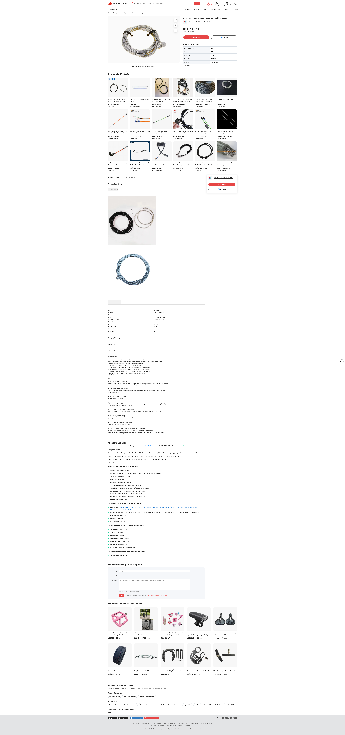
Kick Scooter (148, 507)
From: (116, 571)
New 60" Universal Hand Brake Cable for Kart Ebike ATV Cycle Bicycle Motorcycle (116, 100)
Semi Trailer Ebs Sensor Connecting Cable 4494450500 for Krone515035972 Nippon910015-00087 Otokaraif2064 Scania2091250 (183, 132)
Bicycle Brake (144, 13)
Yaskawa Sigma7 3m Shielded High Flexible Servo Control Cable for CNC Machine (118, 164)
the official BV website (149, 446)
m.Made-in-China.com (176, 725)
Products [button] (137, 4)
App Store (112, 718)
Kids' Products (156, 507)
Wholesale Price (183, 723)
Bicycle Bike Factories (130, 705)
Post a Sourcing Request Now (157, 595)
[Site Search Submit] (197, 3)
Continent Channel (193, 723)
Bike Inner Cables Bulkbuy (126, 709)
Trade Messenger (136, 718)
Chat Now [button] (225, 37)
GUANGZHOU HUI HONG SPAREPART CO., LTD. (201, 21)
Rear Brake (161, 705)
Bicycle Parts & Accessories (131, 13)
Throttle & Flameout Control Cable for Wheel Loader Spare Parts (182, 100)
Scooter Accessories (182, 507)
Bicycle (173, 507)
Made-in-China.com (165, 725)
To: (117, 576)
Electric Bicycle (166, 507)
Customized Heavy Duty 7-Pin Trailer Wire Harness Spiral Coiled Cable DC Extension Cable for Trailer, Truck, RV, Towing (161, 164)
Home (109, 13)
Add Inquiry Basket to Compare (144, 66)
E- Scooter (140, 507)
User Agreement (182, 729)
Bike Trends (112, 709)
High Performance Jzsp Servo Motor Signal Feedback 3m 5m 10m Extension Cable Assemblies (161, 132)
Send (121, 595)
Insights (210, 723)
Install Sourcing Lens (152, 718)
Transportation (117, 13)
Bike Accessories (125, 507)
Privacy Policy (200, 729)
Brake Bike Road (219, 705)
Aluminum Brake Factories (147, 705)
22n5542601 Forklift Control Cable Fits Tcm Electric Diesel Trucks (139, 164)
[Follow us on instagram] (228, 718)
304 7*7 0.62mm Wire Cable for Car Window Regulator (226, 164)
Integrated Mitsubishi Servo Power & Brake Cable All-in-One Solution (117, 132)
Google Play (123, 718)
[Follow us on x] (226, 718)
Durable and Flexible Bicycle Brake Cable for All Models (161, 100)
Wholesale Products (172, 723)
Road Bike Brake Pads (130, 696)
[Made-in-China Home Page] (117, 4)
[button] (191, 3)
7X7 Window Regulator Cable (225, 99)
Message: (115, 580)
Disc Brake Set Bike (114, 696)
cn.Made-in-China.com (189, 725)
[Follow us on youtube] (231, 718)
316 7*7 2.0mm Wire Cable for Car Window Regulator (226, 132)
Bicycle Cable (187, 705)
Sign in (235, 5)
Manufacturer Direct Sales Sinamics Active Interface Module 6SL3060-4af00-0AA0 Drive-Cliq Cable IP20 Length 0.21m (140, 132)
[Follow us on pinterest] (234, 718)
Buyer (196, 9)
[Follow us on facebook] (223, 718)
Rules (236, 9)
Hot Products (136, 723)
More (109, 712)
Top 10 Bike (231, 705)
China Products (145, 723)
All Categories (114, 9)
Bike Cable (197, 705)
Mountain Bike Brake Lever (147, 696)
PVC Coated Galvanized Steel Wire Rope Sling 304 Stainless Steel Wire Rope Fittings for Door (146, 671)
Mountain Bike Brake (174, 705)
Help (205, 9)
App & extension (215, 9)
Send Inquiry (196, 37)
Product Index (203, 723)
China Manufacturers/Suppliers (158, 723)
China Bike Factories (115, 705)
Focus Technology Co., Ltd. (160, 729)
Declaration (191, 729)
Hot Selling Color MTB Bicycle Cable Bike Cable (140, 100)
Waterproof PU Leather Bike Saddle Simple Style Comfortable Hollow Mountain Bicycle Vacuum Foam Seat (225, 635)
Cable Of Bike (208, 705)
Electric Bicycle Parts (124, 509)
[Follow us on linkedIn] (236, 718)
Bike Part (133, 507)
